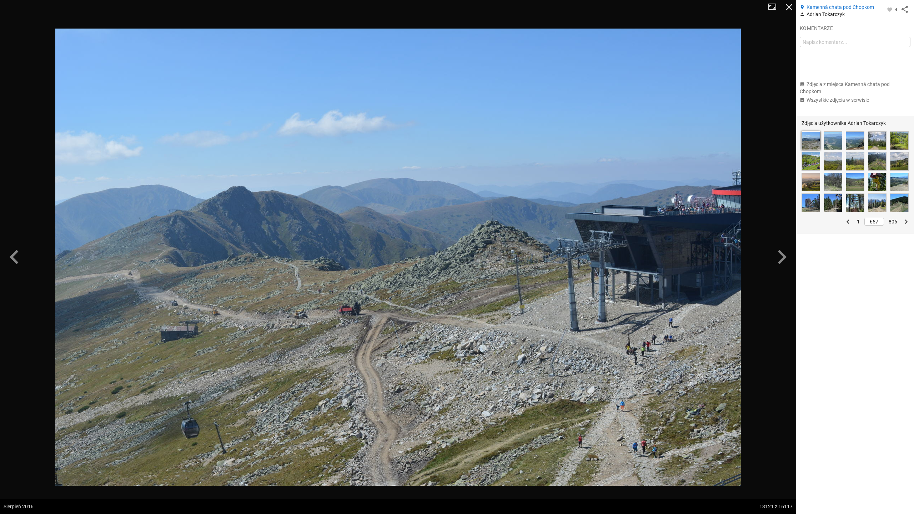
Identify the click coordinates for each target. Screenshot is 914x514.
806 (893, 222)
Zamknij (789, 7)
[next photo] (782, 257)
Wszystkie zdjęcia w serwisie (838, 100)
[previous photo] (14, 257)
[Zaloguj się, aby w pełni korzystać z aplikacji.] (890, 9)
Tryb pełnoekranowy (775, 7)
